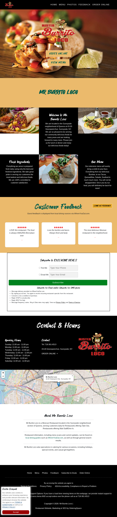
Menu (62, 5)
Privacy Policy (60, 302)
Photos (72, 5)
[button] (58, 384)
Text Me (44, 268)
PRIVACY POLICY (8, 507)
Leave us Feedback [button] (102, 206)
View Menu (58, 62)
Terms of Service (74, 302)
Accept (16, 512)
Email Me (44, 275)
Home (54, 5)
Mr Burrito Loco (66, 504)
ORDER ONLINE (49, 354)
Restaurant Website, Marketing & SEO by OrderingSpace (58, 508)
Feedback (84, 5)
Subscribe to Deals (69, 473)
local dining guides (33, 438)
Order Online (101, 5)
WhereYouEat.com (55, 438)
